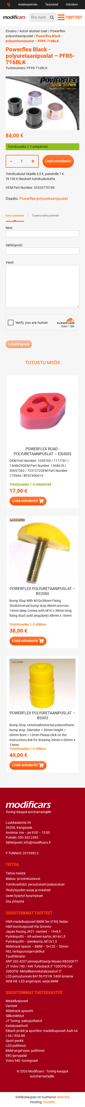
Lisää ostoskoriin (58, 161)
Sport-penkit (15, 1041)
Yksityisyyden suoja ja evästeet (28, 890)
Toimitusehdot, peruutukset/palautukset (35, 884)
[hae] (52, 17)
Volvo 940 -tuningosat (22, 1060)
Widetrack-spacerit (19, 1011)
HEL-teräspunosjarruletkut (25, 951)
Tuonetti (49, 1102)
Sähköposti (14, 245)
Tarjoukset (51, 4)
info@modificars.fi (37, 842)
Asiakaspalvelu (28, 4)
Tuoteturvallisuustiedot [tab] (45, 215)
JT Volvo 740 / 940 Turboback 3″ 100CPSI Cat (39, 966)
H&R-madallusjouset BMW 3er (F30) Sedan (37, 921)
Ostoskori (72, 4)
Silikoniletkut (15, 1016)
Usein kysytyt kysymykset (24, 896)
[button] (28, 501)
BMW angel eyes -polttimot (25, 1051)
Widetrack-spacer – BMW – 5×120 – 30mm (37, 946)
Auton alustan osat (33, 31)
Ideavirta (63, 1097)
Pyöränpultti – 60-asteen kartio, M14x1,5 (35, 936)
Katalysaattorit (17, 1026)
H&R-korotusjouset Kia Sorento (28, 926)
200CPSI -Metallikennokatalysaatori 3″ (34, 971)
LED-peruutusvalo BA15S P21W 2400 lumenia (39, 976)
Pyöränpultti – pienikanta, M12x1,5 (31, 941)
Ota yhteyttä (15, 901)
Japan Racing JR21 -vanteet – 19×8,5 (33, 931)
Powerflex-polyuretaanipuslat (43, 198)
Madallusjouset (17, 1001)
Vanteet (11, 1006)
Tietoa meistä (16, 873)
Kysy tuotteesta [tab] (15, 215)
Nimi (9, 228)
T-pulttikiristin (15, 956)
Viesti (10, 262)
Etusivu (11, 31)
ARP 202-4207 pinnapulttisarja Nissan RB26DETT (42, 961)
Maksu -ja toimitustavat (23, 879)
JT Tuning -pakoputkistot (24, 1021)
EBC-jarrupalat (16, 1056)
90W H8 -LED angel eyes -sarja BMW (32, 981)
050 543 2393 (28, 837)
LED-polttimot (16, 1046)
